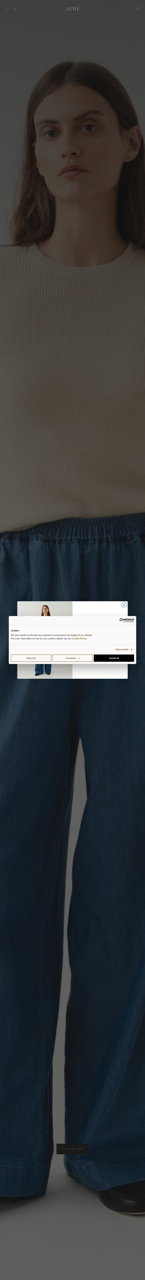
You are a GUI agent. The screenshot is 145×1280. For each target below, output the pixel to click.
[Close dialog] (124, 604)
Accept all (114, 658)
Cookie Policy (79, 638)
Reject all (31, 658)
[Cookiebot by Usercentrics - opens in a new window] (121, 620)
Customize (71, 658)
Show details (122, 649)
